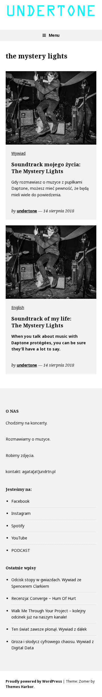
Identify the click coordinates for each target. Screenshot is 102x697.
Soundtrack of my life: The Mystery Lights (41, 322)
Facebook (20, 501)
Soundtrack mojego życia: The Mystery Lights (45, 168)
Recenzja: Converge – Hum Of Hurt (43, 598)
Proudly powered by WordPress (34, 681)
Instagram (21, 513)
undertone (27, 211)
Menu (54, 35)
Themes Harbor (20, 686)
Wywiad (18, 153)
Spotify (17, 525)
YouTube (19, 538)
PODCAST (20, 550)
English (17, 307)
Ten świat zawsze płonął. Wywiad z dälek (49, 629)
